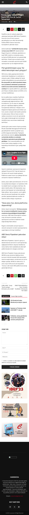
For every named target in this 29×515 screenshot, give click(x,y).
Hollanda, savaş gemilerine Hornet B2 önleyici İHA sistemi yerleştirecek (18, 317)
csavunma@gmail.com (17, 496)
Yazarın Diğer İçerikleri (16, 296)
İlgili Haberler (6, 296)
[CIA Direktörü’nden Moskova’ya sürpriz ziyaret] (6, 302)
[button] (2, 2)
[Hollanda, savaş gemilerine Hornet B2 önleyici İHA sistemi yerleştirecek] (6, 318)
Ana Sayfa (3, 6)
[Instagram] (10, 507)
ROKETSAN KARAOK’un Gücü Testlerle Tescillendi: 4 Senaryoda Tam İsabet (21, 288)
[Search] (26, 2)
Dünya (8, 6)
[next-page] (5, 324)
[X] (8, 29)
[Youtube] (18, 507)
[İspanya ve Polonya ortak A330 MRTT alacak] (6, 310)
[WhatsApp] (15, 29)
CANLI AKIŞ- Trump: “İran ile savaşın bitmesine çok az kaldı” (8, 287)
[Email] (19, 29)
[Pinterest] (12, 29)
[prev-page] (3, 324)
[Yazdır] (23, 29)
